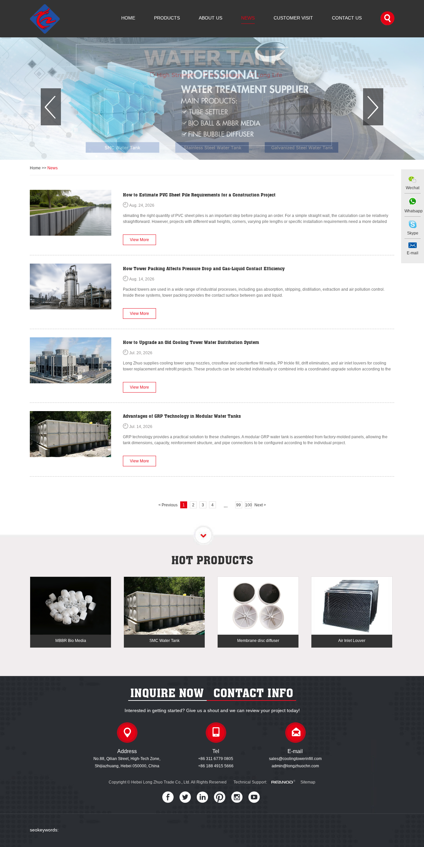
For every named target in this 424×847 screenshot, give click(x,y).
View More (139, 239)
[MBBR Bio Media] (70, 606)
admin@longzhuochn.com (295, 766)
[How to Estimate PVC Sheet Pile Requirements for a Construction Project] (70, 213)
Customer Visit (293, 18)
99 (238, 505)
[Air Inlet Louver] (351, 606)
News (248, 18)
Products (167, 18)
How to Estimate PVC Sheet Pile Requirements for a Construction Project (199, 194)
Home (128, 18)
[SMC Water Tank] (164, 606)
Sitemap (307, 782)
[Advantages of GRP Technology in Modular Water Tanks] (70, 434)
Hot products (212, 560)
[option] (212, 98)
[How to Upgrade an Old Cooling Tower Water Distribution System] (70, 360)
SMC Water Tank (164, 640)
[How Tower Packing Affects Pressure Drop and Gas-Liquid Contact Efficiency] (70, 287)
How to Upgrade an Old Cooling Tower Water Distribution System (191, 342)
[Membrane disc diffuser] (258, 606)
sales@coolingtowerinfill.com (295, 758)
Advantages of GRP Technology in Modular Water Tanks (182, 416)
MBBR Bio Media (70, 640)
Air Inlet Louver (351, 640)
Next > (260, 505)
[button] (51, 106)
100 (248, 505)
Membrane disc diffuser (258, 640)
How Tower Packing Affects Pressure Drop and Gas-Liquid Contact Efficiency (204, 268)
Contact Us (347, 18)
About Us (210, 18)
